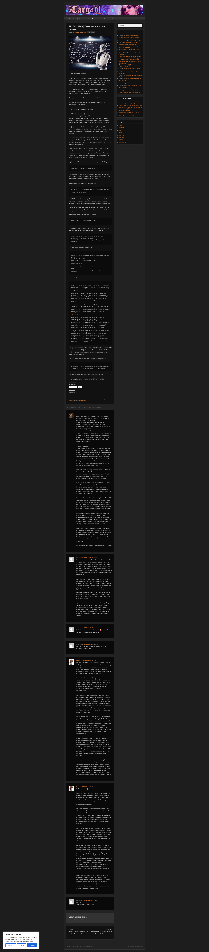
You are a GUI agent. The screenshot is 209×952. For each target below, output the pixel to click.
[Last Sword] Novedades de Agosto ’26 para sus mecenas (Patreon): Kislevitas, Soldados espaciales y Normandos (130, 90)
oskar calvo (121, 40)
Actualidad (121, 127)
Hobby (120, 130)
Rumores (121, 139)
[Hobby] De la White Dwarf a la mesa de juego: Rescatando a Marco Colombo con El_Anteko (130, 61)
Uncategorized (122, 142)
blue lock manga (75, 314)
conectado (81, 920)
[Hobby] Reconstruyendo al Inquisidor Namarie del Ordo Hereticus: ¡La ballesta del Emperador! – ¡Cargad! (130, 57)
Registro (122, 19)
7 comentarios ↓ (91, 32)
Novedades (121, 137)
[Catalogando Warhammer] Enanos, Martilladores (130, 105)
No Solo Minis (86, 399)
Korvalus (78, 414)
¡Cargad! (121, 125)
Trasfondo (107, 399)
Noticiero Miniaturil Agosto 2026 (133, 40)
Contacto (114, 19)
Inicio (69, 19)
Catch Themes (139, 946)
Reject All (21, 945)
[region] (21, 940)
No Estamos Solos (123, 134)
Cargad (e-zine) (77, 19)
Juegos (99, 19)
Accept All (32, 945)
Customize (10, 945)
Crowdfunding (122, 129)
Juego (120, 132)
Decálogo (106, 19)
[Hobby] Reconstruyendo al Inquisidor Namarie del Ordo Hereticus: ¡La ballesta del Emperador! (129, 37)
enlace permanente (81, 400)
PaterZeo (83, 32)
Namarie (78, 660)
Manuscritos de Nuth (89, 19)
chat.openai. (78, 114)
